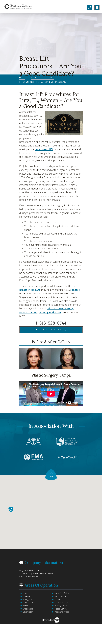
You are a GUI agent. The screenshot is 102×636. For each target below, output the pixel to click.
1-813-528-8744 (51, 323)
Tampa (58, 599)
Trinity (25, 605)
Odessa (26, 596)
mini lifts (52, 308)
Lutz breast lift (44, 149)
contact (75, 289)
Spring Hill (27, 599)
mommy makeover (50, 312)
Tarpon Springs (61, 602)
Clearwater (28, 612)
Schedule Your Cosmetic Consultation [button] (49, 330)
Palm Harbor (60, 596)
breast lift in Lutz (30, 289)
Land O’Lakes (29, 602)
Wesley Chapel (61, 605)
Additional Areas (62, 612)
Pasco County (61, 608)
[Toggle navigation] (97, 7)
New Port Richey (62, 593)
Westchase (28, 608)
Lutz (25, 593)
